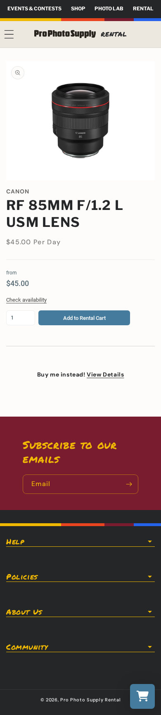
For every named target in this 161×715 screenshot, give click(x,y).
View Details (105, 374)
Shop (78, 8)
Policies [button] (22, 577)
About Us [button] (24, 612)
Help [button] (15, 541)
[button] (9, 34)
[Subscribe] (129, 484)
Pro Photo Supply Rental (90, 700)
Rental (143, 8)
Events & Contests (34, 8)
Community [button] (26, 647)
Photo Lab (109, 8)
